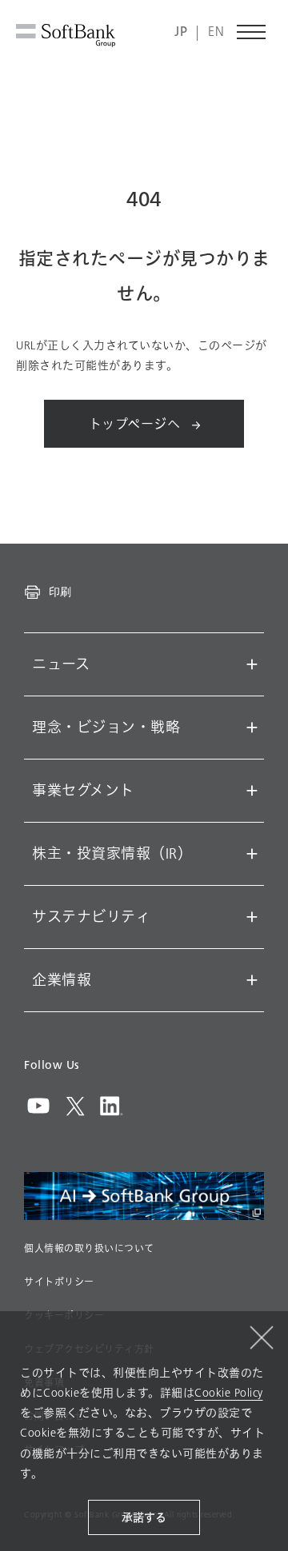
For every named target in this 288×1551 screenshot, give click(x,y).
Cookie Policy (228, 1393)
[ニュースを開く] (252, 664)
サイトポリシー (59, 1282)
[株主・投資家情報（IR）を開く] (252, 854)
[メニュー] (252, 32)
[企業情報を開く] (252, 980)
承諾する (144, 1518)
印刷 (60, 591)
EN (216, 32)
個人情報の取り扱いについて (89, 1249)
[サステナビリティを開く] (252, 917)
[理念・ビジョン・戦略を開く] (252, 728)
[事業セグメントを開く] (252, 791)
